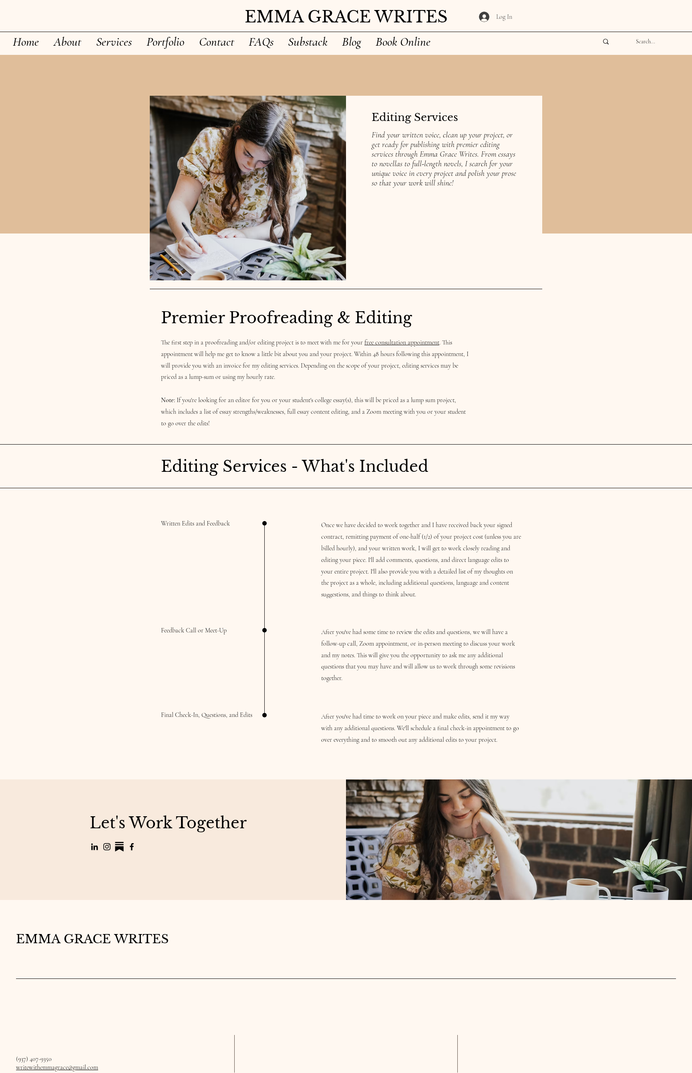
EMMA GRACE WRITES (92, 939)
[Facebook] (132, 847)
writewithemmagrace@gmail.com (57, 1067)
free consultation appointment (401, 342)
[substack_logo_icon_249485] (119, 847)
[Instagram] (107, 847)
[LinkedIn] (94, 847)
